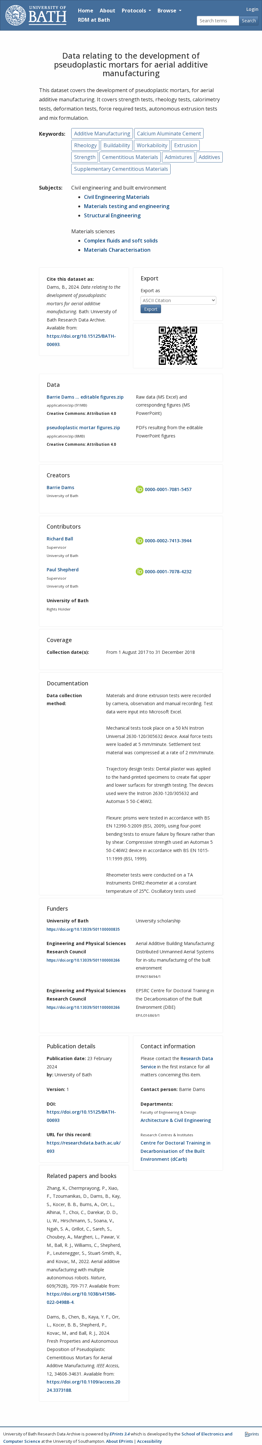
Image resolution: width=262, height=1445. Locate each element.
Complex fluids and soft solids (121, 240)
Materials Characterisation (117, 249)
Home (85, 10)
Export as (150, 290)
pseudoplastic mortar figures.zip (83, 427)
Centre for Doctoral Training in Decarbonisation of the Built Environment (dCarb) (176, 1151)
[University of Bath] (36, 15)
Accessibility (149, 1441)
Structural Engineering (112, 215)
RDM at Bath (94, 19)
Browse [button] (168, 10)
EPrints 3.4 (120, 1434)
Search (249, 21)
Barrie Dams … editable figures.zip (85, 397)
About (107, 10)
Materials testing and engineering (126, 206)
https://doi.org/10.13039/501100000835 (83, 929)
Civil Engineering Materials (117, 196)
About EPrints (119, 1441)
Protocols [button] (134, 10)
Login (252, 9)
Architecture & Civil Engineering (176, 1120)
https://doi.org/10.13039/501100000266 (83, 960)
